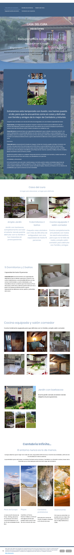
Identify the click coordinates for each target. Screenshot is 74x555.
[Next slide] (45, 76)
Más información (9, 553)
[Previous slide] (29, 76)
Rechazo (68, 551)
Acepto (62, 551)
